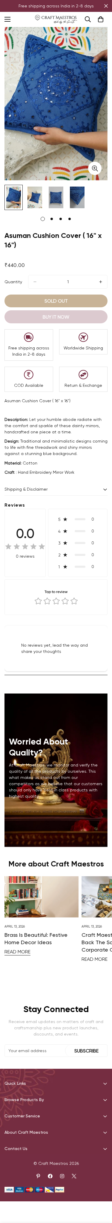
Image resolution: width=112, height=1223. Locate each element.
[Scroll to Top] (101, 1191)
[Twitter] (74, 1176)
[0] (101, 19)
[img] (25, 547)
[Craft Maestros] (56, 19)
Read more (17, 952)
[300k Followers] (50, 1176)
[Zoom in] (95, 168)
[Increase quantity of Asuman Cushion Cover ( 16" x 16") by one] (100, 281)
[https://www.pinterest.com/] (38, 1176)
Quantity (13, 281)
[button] (77, 519)
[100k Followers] (62, 1176)
